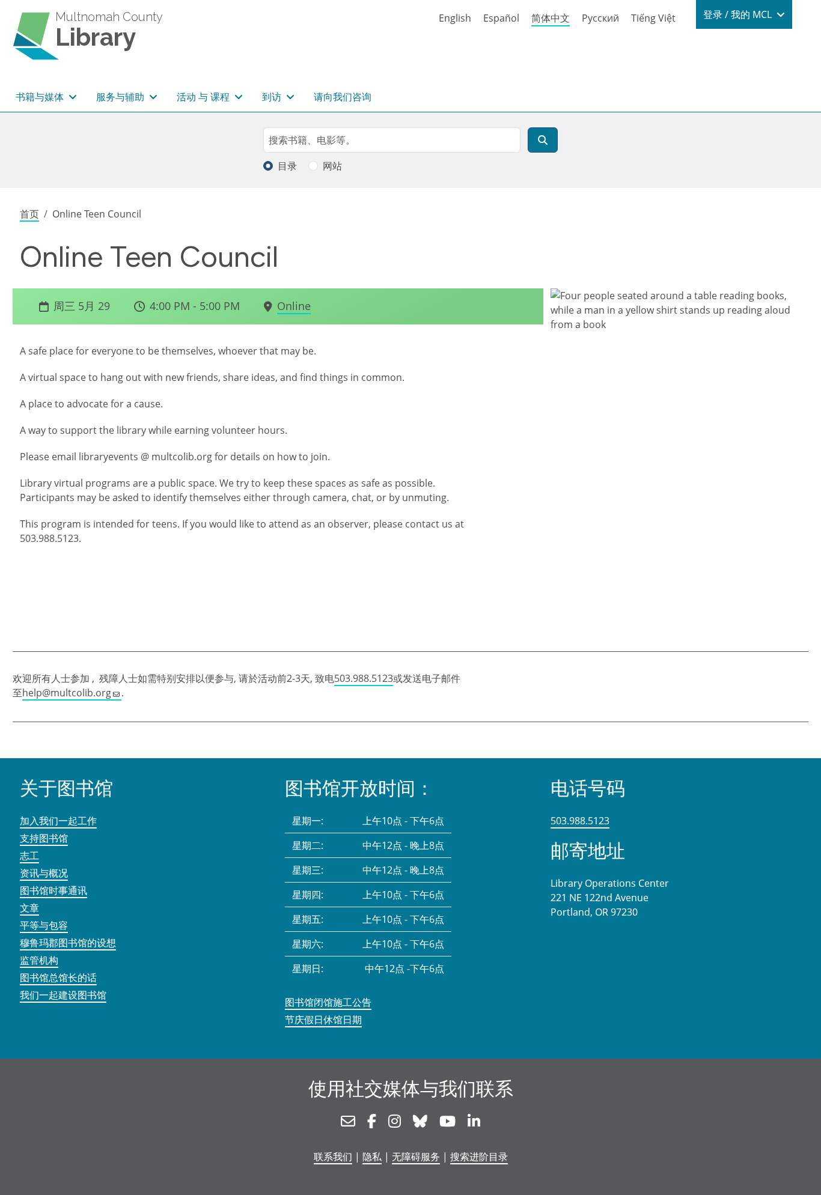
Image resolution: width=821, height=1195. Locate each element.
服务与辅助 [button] (121, 96)
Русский (600, 18)
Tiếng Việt (653, 18)
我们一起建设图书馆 (63, 995)
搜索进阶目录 (479, 1156)
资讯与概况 (44, 873)
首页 (29, 213)
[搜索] (543, 140)
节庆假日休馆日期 (323, 1019)
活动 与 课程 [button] (204, 96)
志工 (29, 855)
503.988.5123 (363, 678)
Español (501, 18)
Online (294, 306)
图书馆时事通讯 (53, 890)
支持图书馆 (44, 838)
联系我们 (333, 1156)
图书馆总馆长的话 (58, 977)
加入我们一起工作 (58, 820)
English (455, 18)
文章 (29, 907)
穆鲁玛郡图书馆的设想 (68, 942)
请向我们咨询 (342, 96)
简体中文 (550, 18)
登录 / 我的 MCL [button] (738, 14)
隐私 (372, 1156)
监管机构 (39, 960)
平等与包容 (44, 925)
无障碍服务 (416, 1156)
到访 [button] (273, 96)
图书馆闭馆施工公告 (328, 1002)
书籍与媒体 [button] (41, 96)
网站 (332, 165)
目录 (287, 165)
